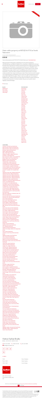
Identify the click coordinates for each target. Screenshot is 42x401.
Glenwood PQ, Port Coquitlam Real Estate (11, 219)
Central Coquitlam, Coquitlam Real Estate (10, 165)
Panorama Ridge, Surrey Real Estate (9, 274)
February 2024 (24, 118)
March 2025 (23, 110)
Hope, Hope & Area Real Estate (8, 236)
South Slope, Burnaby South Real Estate (10, 294)
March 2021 (23, 139)
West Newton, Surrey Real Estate (9, 320)
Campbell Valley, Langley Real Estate (9, 161)
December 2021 (24, 133)
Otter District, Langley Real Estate (9, 270)
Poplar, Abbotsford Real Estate (8, 276)
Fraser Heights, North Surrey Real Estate (10, 213)
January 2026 (23, 97)
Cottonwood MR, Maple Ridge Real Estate (11, 188)
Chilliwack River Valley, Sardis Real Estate (10, 179)
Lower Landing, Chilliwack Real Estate (10, 248)
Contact (38, 4)
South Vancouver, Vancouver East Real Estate (11, 295)
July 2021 (23, 136)
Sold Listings (5, 92)
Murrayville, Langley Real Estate (8, 264)
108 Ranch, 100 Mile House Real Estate (10, 146)
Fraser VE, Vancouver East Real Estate (10, 214)
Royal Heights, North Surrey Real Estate (10, 285)
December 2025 (24, 98)
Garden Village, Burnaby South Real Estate (11, 217)
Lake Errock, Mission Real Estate (9, 244)
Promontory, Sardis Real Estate (8, 280)
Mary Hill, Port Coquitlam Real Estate (9, 253)
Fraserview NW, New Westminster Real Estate (11, 215)
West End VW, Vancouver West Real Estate (11, 318)
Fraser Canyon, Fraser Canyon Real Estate (11, 211)
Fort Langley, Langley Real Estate (9, 210)
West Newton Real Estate (7, 319)
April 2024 (23, 115)
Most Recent (23, 88)
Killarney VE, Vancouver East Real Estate (10, 239)
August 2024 (23, 112)
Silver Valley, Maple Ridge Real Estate (10, 293)
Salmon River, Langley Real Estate (9, 286)
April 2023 (23, 123)
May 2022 (23, 127)
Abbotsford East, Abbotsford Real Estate (10, 147)
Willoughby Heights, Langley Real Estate (10, 328)
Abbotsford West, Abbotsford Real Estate (11, 148)
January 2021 (23, 140)
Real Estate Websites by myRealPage (31, 383)
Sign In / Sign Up (31, 4)
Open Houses (5, 91)
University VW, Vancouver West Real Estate (11, 310)
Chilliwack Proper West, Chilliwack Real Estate (11, 177)
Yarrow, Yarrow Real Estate (8, 329)
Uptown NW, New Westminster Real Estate (11, 312)
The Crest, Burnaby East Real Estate (9, 308)
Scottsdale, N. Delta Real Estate (9, 290)
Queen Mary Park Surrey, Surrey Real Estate (11, 282)
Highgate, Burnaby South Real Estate (10, 235)
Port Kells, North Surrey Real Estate (9, 278)
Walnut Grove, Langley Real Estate (9, 314)
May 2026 (23, 93)
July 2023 (23, 119)
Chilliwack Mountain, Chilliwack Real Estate (11, 173)
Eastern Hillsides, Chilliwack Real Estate (10, 202)
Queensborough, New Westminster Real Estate (12, 283)
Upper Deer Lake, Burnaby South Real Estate (11, 311)
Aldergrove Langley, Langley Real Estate (10, 154)
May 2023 (23, 122)
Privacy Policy (23, 383)
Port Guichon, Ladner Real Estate (9, 277)
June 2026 (23, 92)
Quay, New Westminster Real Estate (9, 281)
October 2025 (24, 101)
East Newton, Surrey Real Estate (9, 201)
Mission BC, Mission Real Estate (8, 260)
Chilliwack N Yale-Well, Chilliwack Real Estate (11, 175)
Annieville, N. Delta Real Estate (8, 155)
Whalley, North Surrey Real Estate (9, 322)
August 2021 (23, 135)
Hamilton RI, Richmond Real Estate (9, 227)
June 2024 (23, 113)
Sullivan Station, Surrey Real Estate (9, 300)
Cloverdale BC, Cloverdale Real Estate (10, 182)
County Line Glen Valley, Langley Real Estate (11, 189)
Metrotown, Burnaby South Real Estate (10, 259)
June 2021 (23, 138)
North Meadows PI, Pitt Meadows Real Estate (11, 268)
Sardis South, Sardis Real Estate (9, 289)
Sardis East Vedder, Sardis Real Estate (10, 287)
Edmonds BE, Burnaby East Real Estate (10, 203)
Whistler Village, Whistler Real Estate (9, 323)
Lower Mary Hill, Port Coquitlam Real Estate (11, 249)
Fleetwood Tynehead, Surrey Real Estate (10, 209)
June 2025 (23, 106)
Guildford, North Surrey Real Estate (9, 224)
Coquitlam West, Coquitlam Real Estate (10, 186)
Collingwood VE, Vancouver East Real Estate (11, 185)
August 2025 (23, 104)
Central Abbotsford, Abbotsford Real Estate (11, 164)
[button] (31, 4)
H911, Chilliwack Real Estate (8, 226)
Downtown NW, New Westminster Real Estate (11, 196)
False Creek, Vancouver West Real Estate (10, 207)
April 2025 (23, 109)
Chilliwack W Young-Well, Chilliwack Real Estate (11, 180)
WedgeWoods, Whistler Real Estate (9, 315)
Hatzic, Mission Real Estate (8, 231)
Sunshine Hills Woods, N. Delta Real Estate (11, 306)
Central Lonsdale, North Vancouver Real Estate (11, 167)
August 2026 (23, 89)
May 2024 (23, 114)
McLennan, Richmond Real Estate (9, 257)
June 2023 (23, 121)
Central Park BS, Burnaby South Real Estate (11, 168)
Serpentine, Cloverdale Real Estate (9, 291)
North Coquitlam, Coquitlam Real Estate (10, 266)
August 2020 (23, 142)
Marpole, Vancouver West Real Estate (10, 252)
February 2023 (24, 125)
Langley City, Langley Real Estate (9, 245)
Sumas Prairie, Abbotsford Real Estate (10, 302)
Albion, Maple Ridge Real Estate (8, 152)
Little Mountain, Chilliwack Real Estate (10, 247)
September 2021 (24, 134)
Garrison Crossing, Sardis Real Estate (9, 218)
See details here (32, 60)
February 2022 (24, 130)
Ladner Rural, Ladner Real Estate (9, 243)
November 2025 (24, 100)
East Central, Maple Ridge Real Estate (10, 199)
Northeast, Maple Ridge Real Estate (9, 269)
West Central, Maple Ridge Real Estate (10, 316)
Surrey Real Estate (6, 307)
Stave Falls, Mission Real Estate (8, 299)
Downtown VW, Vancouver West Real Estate (11, 197)
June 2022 (23, 126)
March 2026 (23, 95)
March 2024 (23, 117)
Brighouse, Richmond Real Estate (9, 160)
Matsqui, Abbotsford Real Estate (9, 255)
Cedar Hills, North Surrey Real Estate (9, 163)
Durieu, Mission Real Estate (8, 198)
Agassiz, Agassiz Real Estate (8, 151)
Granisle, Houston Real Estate (8, 223)
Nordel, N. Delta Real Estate (8, 265)
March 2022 (23, 129)
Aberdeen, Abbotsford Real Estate (9, 150)
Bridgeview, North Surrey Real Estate (10, 159)
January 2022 (23, 131)
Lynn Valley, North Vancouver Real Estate (10, 251)
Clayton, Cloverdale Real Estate (9, 181)
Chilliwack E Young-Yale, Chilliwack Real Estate (11, 172)
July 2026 (23, 91)
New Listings (5, 89)
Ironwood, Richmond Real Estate (9, 238)
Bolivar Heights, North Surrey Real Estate (10, 158)
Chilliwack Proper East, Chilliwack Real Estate (11, 176)
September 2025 (24, 102)
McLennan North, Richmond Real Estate (10, 256)
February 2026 (24, 96)
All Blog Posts (5, 88)
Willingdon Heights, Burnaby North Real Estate (11, 327)
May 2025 (23, 108)
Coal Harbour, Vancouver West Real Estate (11, 184)
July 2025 (23, 105)
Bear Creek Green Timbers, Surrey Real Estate (11, 156)
